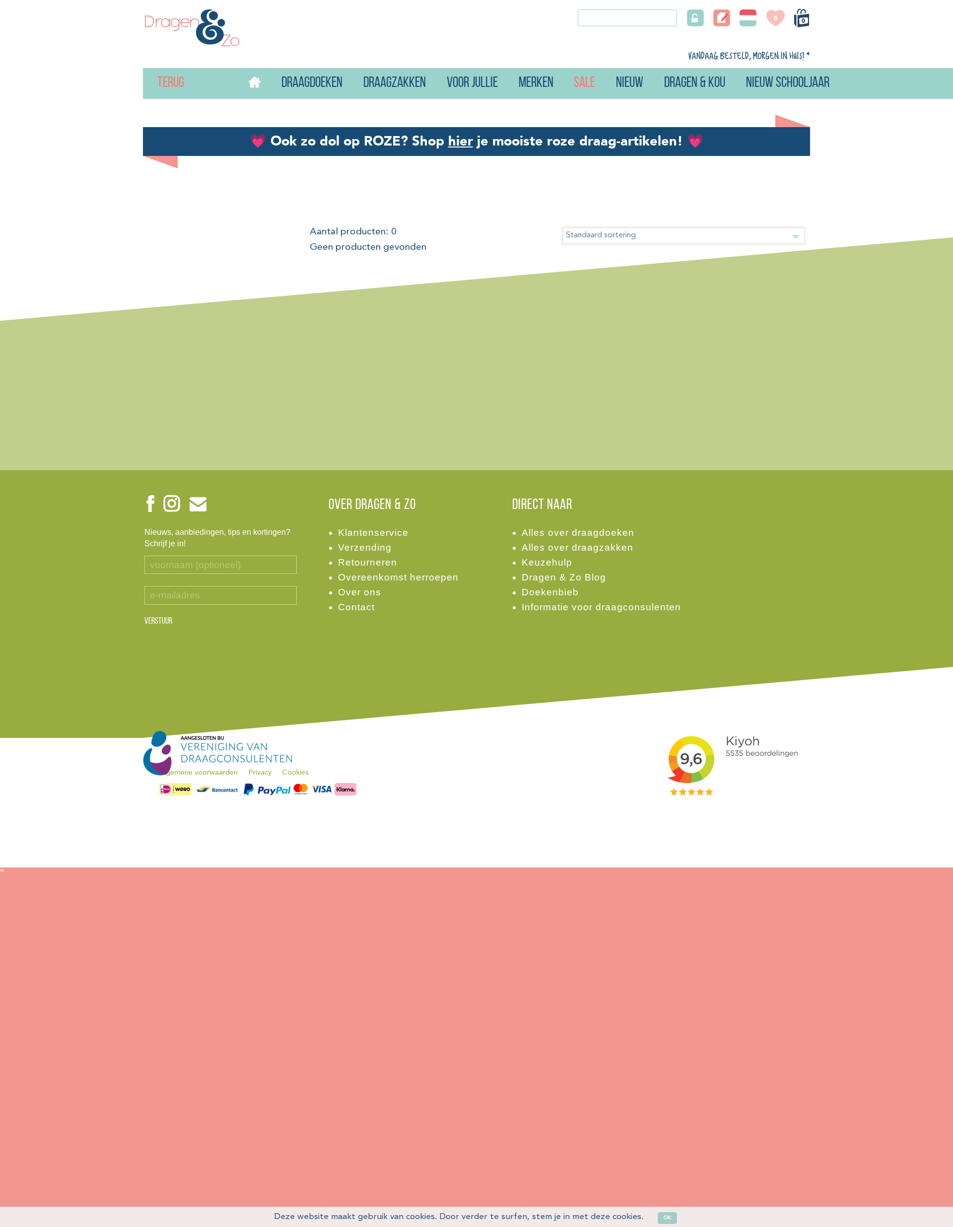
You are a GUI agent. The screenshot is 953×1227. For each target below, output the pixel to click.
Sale (584, 83)
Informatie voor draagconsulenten (601, 607)
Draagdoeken (311, 83)
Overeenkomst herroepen (398, 577)
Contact (356, 607)
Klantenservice (373, 532)
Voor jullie (472, 83)
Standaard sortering (601, 235)
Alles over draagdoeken (578, 532)
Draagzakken (394, 83)
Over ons (359, 592)
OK (667, 1218)
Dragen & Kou (694, 83)
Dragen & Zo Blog (564, 577)
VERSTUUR (158, 621)
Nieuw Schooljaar (787, 83)
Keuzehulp (547, 562)
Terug (158, 83)
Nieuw (629, 83)
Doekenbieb (550, 592)
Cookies (295, 773)
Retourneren (367, 562)
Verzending (365, 547)
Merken (536, 83)
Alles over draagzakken (577, 547)
